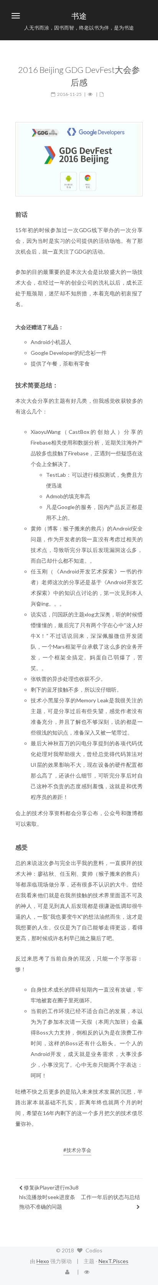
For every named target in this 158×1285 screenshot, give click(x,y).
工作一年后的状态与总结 (110, 1197)
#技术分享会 (77, 1150)
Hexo (42, 1261)
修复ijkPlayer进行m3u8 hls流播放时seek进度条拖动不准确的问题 (49, 1197)
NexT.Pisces (113, 1261)
